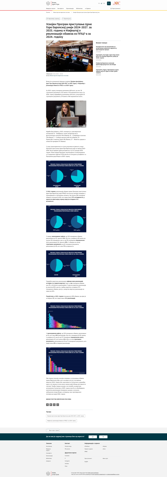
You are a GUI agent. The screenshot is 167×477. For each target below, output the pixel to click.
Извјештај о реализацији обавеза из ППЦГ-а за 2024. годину (61, 420)
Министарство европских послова (61, 12)
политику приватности (99, 474)
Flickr (66, 466)
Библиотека (79, 8)
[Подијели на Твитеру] (47, 404)
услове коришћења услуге (112, 474)
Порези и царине (89, 449)
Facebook (67, 455)
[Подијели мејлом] (54, 404)
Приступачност (88, 458)
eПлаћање (87, 446)
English (86, 461)
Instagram (67, 461)
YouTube (67, 463)
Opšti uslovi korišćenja (93, 472)
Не (103, 437)
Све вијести (60, 8)
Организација (70, 8)
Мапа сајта (105, 458)
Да (93, 437)
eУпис (104, 449)
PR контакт (67, 449)
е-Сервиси (88, 8)
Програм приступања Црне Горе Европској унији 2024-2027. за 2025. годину (65, 416)
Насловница (49, 446)
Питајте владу (68, 446)
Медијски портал (50, 8)
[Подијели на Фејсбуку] (51, 404)
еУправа (105, 446)
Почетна (48, 12)
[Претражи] (109, 3)
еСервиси (48, 461)
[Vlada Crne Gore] (59, 3)
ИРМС (86, 451)
